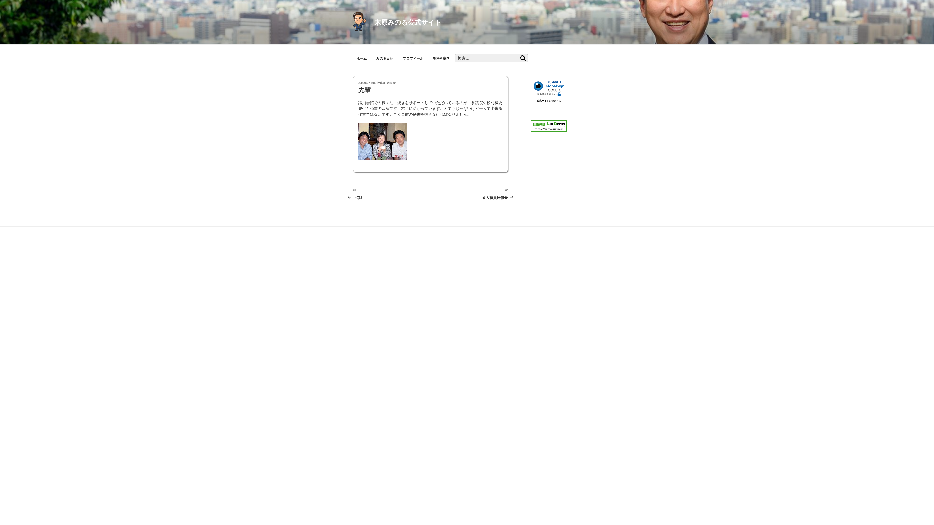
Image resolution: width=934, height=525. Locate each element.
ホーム (362, 58)
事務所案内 (441, 58)
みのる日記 (384, 58)
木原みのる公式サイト (408, 22)
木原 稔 (391, 82)
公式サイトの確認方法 (549, 100)
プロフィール (413, 58)
